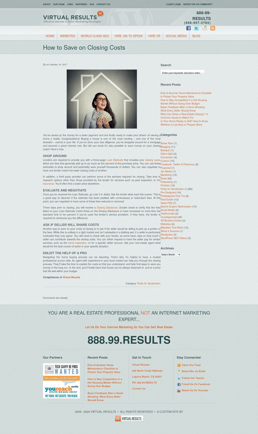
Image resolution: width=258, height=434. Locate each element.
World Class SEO (95, 36)
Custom (165, 160)
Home (50, 36)
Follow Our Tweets (192, 378)
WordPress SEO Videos (174, 238)
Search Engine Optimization (176, 206)
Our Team (58, 4)
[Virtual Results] (129, 421)
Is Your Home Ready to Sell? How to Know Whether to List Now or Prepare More (184, 122)
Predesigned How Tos (173, 196)
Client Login (173, 4)
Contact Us (103, 4)
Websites (67, 36)
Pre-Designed (168, 192)
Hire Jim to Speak (129, 36)
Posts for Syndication (149, 283)
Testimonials (167, 213)
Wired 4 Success (170, 231)
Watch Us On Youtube (194, 390)
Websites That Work (172, 227)
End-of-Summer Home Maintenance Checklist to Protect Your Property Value (186, 94)
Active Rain (167, 143)
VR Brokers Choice (171, 220)
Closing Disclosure (107, 207)
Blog (196, 36)
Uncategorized (169, 217)
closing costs (152, 160)
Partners (81, 4)
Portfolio (165, 185)
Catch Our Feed (191, 365)
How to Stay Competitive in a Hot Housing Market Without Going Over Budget (184, 101)
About (47, 4)
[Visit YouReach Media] (61, 397)
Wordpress (167, 234)
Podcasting (167, 182)
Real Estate (167, 199)
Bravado (165, 150)
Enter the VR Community (197, 4)
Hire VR (154, 36)
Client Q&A (167, 153)
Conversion (167, 157)
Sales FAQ (166, 203)
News (164, 178)
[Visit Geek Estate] (61, 379)
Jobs (70, 4)
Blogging (165, 146)
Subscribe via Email (193, 371)
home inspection (77, 242)
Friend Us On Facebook (195, 384)
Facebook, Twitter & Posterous (178, 164)
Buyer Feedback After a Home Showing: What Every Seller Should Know (183, 108)
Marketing (166, 175)
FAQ (92, 4)
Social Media (176, 36)
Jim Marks (166, 171)
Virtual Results (71, 277)
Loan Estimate (115, 160)
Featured (166, 167)
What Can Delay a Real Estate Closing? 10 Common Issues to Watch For (184, 115)
